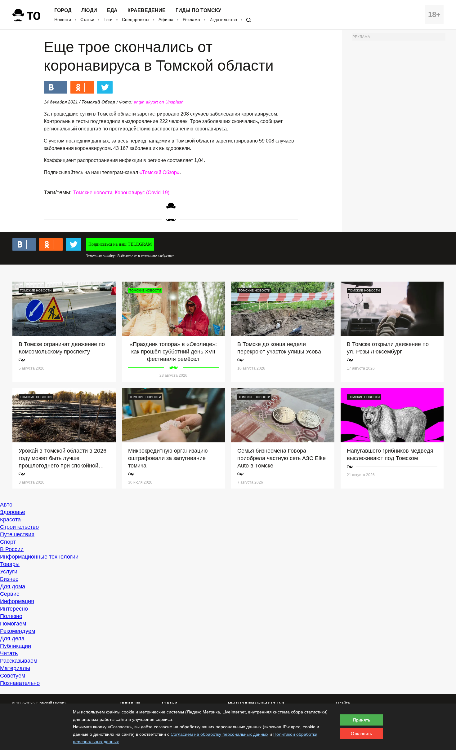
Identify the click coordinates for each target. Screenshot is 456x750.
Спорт (8, 542)
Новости (62, 19)
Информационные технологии (39, 557)
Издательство (223, 19)
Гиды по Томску (198, 10)
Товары (10, 564)
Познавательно (20, 683)
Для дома (12, 586)
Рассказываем (18, 661)
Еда (112, 10)
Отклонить (361, 733)
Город (62, 10)
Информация (17, 601)
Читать (9, 653)
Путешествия (17, 534)
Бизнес (9, 579)
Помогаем (13, 624)
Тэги (108, 19)
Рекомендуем (17, 631)
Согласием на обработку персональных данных (219, 734)
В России (12, 549)
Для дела (12, 638)
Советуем (12, 676)
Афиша (166, 19)
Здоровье (12, 512)
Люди (89, 10)
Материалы (15, 668)
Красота (10, 519)
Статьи (87, 19)
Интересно (14, 609)
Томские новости (92, 192)
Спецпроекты (135, 19)
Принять (361, 719)
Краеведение (146, 10)
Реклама (191, 19)
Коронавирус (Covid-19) (142, 192)
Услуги (8, 571)
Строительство (19, 527)
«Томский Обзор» (159, 172)
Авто (6, 505)
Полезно (11, 616)
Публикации (15, 646)
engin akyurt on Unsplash (159, 101)
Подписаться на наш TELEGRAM (120, 244)
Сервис (9, 594)
